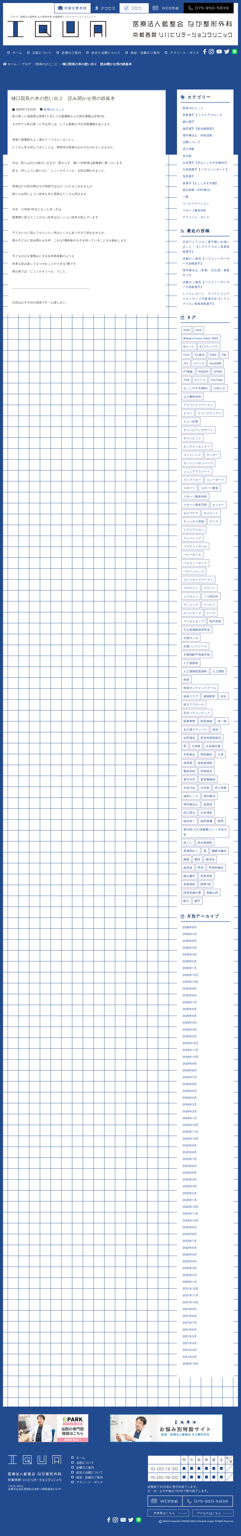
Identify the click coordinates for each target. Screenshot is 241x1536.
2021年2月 (190, 1357)
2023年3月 (190, 1186)
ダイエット (211, 513)
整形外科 (189, 771)
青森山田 (212, 892)
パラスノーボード (195, 563)
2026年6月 (190, 941)
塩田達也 (189, 738)
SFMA (218, 371)
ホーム (17, 53)
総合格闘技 (205, 842)
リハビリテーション (196, 203)
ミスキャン (190, 596)
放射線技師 (205, 763)
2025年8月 (190, 995)
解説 (198, 859)
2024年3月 (190, 1104)
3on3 (198, 330)
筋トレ (187, 842)
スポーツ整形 (209, 488)
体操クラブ (190, 696)
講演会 (210, 859)
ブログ (136, 8)
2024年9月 (190, 1063)
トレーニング (192, 538)
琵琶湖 (208, 804)
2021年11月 (190, 1295)
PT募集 (188, 371)
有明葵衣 (206, 771)
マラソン (209, 588)
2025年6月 (190, 1009)
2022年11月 (190, 1213)
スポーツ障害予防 (195, 505)
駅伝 (186, 901)
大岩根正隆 (213, 746)
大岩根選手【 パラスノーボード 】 (206, 169)
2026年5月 (190, 948)
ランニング (190, 604)
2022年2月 (190, 1275)
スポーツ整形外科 (194, 210)
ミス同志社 (211, 596)
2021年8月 (190, 1316)
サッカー (212, 455)
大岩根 (196, 746)
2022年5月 (190, 1254)
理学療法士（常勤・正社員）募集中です (206, 272)
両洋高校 (215, 621)
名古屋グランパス (195, 729)
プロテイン (190, 588)
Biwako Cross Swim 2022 (200, 338)
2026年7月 (190, 934)
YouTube (217, 380)
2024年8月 (190, 1070)
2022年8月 (190, 1234)
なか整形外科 (192, 396)
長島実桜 (206, 876)
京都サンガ (190, 638)
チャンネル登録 (193, 521)
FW (224, 355)
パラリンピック (193, 571)
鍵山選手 (188, 121)
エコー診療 (190, 421)
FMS (213, 355)
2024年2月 (190, 1111)
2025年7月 (190, 1002)
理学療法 (209, 796)
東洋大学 (189, 779)
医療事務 (189, 721)
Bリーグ (188, 346)
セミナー (218, 505)
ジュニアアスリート (196, 471)
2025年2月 (190, 1036)
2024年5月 (190, 1091)
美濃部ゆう (190, 851)
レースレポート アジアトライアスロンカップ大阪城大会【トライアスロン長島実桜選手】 (206, 298)
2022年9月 (190, 1227)
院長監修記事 (192, 892)
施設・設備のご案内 (145, 53)
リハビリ (209, 604)
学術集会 (189, 754)
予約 (170, 8)
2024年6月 (190, 1084)
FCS (186, 355)
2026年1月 (190, 968)
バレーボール (192, 554)
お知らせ (219, 388)
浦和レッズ (190, 796)
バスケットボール (195, 546)
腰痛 (186, 859)
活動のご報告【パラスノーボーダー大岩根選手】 (206, 260)
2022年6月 (190, 1248)
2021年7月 (190, 1322)
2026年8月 (190, 927)
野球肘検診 (216, 867)
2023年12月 (190, 1125)
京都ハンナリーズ (195, 646)
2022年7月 (190, 1241)
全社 (224, 696)
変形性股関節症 (211, 738)
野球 (201, 867)
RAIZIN (203, 371)
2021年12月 (190, 1288)
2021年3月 (190, 1350)
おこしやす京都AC (195, 388)
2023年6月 (190, 1166)
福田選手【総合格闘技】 (199, 128)
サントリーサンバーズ (198, 463)
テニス (213, 521)
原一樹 (222, 721)
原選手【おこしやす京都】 (200, 183)
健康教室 (209, 696)
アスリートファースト (198, 405)
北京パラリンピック (196, 713)
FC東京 (200, 355)
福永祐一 (189, 821)
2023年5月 (190, 1172)
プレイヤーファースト (198, 579)
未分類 (187, 156)
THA (186, 380)
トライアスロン (193, 530)
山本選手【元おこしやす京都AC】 (205, 162)
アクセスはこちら (209, 1513)
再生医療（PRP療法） (198, 190)
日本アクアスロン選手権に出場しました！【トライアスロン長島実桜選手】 (206, 247)
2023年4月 (190, 1179)
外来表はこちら (164, 1513)
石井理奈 (206, 812)
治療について (192, 142)
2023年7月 (190, 1159)
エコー (187, 413)
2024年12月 (190, 1043)
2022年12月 (190, 1207)
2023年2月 (190, 1193)
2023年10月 (190, 1138)
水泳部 (205, 787)
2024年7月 (190, 1077)
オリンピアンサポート (198, 430)
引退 (221, 754)
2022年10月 (190, 1220)
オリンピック (192, 438)
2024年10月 (190, 1057)
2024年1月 (190, 1118)
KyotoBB (215, 363)
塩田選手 (188, 176)
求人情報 (188, 149)
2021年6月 (190, 1329)
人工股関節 (190, 663)
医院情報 (206, 721)
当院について (42, 53)
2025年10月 (190, 982)
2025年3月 (190, 1029)
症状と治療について (106, 53)
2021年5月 (190, 1336)
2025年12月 (190, 975)
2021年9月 (190, 1309)
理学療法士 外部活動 (197, 135)
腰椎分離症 (219, 851)
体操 (186, 679)
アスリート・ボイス (184, 53)
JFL (185, 363)
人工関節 (218, 671)
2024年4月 (190, 1097)
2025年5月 (190, 1016)
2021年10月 (190, 1302)
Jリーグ (199, 363)
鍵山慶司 (189, 876)
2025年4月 (190, 1022)
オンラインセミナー (196, 446)
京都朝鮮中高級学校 (196, 654)
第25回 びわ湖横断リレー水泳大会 (205, 831)
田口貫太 (189, 812)
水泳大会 (189, 787)
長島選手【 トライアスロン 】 (203, 115)
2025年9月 (190, 988)
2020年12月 (190, 1363)
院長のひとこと (47, 64)
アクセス (108, 8)
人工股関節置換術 (195, 671)
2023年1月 (190, 1200)
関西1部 (206, 884)
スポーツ (189, 488)
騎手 (198, 901)
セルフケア (190, 513)
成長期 (187, 763)
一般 (186, 196)
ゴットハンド (192, 455)
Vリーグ (200, 380)
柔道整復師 (208, 779)
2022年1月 (190, 1282)
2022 (186, 330)
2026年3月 (190, 954)
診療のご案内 (71, 53)
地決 (215, 729)
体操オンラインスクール (199, 688)
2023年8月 (190, 1152)
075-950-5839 (212, 8)
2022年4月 (190, 1261)
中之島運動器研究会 (196, 629)
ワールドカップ (193, 621)
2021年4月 (190, 1343)
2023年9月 (190, 1145)
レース (211, 613)
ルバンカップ (192, 613)
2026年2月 (190, 961)
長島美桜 (189, 884)
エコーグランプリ (209, 413)
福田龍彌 (206, 821)
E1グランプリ (209, 346)
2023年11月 (190, 1131)
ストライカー (192, 480)
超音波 (187, 867)
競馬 (221, 821)
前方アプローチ (193, 704)
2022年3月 (190, 1268)
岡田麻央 (206, 754)
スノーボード (215, 480)
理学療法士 (190, 804)
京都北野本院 (75, 8)
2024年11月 (190, 1050)
